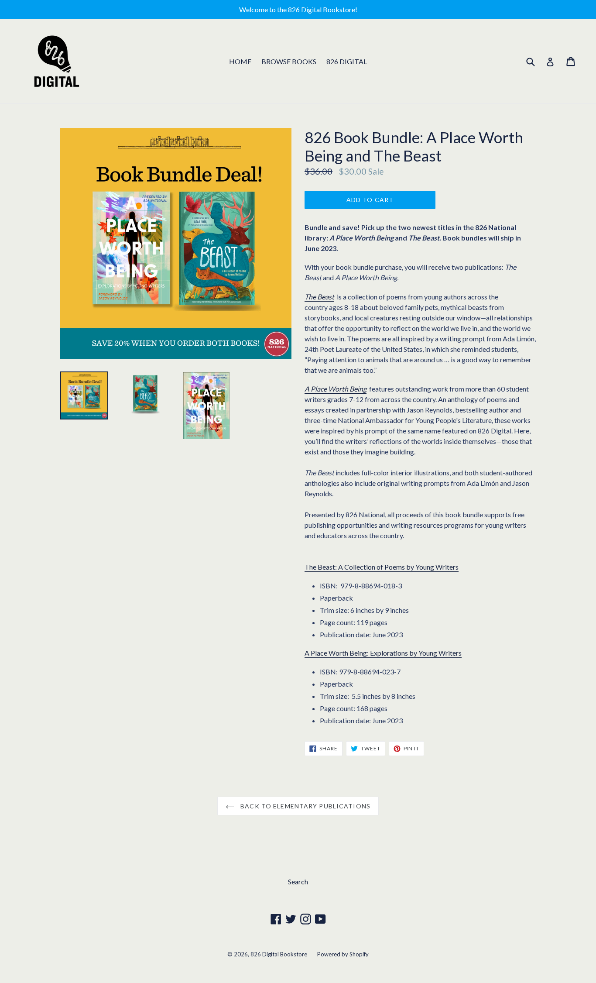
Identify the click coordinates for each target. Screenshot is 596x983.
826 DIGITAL (346, 61)
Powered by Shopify (343, 954)
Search (298, 881)
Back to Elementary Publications (304, 806)
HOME (240, 61)
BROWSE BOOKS (288, 61)
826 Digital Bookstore (278, 954)
